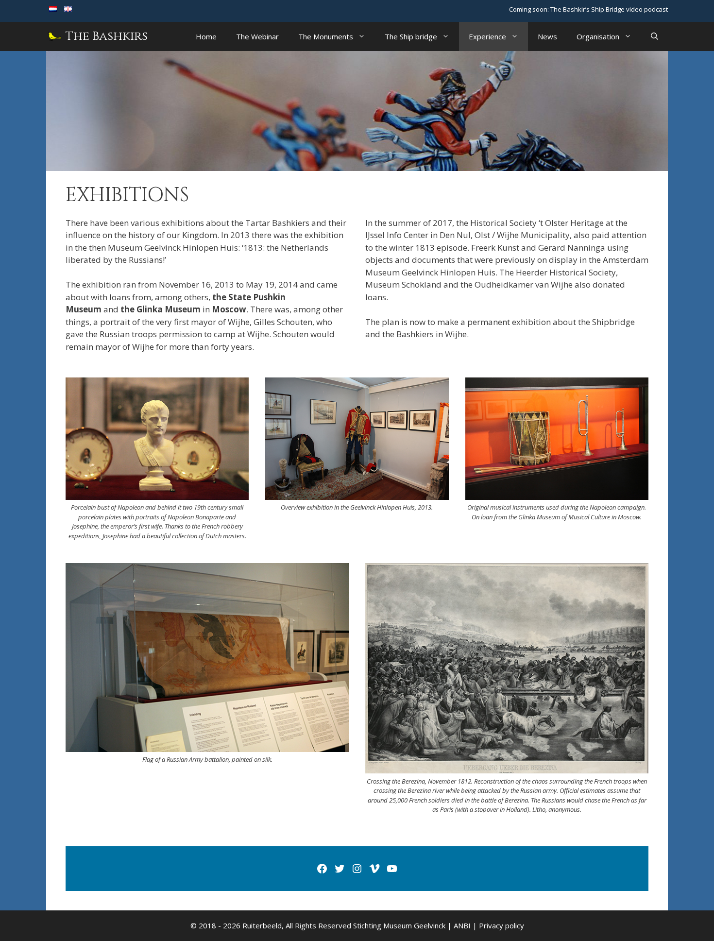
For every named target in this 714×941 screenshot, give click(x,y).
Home (206, 36)
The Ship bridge (411, 36)
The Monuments (325, 36)
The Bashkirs (107, 36)
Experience (487, 36)
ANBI (462, 925)
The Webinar (257, 36)
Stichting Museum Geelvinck (399, 925)
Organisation (598, 36)
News (547, 36)
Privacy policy (501, 925)
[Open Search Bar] (654, 36)
